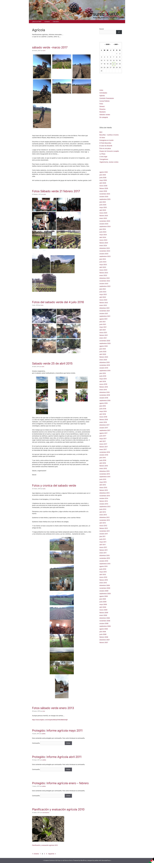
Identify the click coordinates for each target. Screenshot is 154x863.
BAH (100, 132)
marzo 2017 (103, 444)
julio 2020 (102, 349)
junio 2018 (102, 408)
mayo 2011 (102, 542)
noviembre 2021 (104, 311)
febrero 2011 (103, 550)
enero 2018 (103, 422)
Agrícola (102, 95)
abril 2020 (102, 354)
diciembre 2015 (104, 471)
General (102, 106)
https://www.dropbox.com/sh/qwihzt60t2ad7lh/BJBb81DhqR (50, 719)
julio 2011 (102, 536)
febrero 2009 (103, 612)
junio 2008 (102, 634)
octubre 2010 (103, 561)
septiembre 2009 (105, 593)
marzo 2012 (103, 525)
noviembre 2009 (104, 588)
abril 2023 (102, 267)
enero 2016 (103, 468)
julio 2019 (102, 373)
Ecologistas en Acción (106, 140)
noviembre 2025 (104, 194)
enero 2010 (103, 582)
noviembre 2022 (104, 281)
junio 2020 (102, 351)
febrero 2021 (103, 335)
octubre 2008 (103, 623)
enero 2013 (103, 515)
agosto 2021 (103, 319)
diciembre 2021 (104, 308)
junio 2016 (102, 460)
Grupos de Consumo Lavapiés (109, 151)
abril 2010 (102, 574)
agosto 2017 (103, 433)
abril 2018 (102, 414)
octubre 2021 (103, 313)
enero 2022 (103, 305)
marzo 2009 (103, 610)
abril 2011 (102, 544)
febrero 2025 (103, 215)
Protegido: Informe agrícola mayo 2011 (57, 730)
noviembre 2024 (104, 221)
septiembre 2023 (105, 256)
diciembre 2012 (104, 517)
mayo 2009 (103, 604)
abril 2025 (102, 210)
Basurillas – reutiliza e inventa (109, 135)
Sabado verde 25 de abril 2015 (52, 363)
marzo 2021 (103, 332)
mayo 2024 (103, 234)
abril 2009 (102, 607)
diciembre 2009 (104, 585)
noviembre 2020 (104, 340)
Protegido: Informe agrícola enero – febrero (60, 783)
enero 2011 (103, 553)
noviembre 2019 (104, 365)
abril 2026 (102, 183)
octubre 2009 (103, 591)
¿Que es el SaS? (36, 21)
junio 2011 (102, 539)
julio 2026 (102, 175)
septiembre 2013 (104, 506)
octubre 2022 (103, 283)
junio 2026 (102, 177)
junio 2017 (102, 436)
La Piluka (102, 154)
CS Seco (102, 137)
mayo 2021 (103, 327)
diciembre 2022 (104, 278)
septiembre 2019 (104, 370)
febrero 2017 (103, 447)
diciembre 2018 (104, 392)
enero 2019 (103, 389)
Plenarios (102, 109)
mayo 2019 (103, 379)
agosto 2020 (103, 346)
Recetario (102, 112)
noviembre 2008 (104, 621)
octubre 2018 (103, 398)
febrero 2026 (103, 188)
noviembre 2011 (104, 531)
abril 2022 (102, 297)
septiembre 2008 (105, 626)
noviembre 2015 (104, 474)
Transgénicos (103, 159)
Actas (101, 90)
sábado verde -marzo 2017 (50, 47)
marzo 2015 (103, 487)
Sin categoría (103, 117)
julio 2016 (102, 457)
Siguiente (52, 854)
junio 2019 (102, 376)
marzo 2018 (103, 417)
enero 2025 (103, 218)
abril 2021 (102, 330)
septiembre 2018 (104, 400)
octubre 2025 (103, 196)
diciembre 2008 (104, 618)
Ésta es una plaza (105, 148)
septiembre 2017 (104, 430)
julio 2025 (102, 202)
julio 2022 (102, 289)
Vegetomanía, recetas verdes (108, 162)
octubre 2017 (103, 428)
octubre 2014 (103, 498)
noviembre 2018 (104, 395)
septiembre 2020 (105, 343)
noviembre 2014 (104, 495)
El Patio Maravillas (105, 143)
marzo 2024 (103, 240)
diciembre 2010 (104, 555)
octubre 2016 (103, 455)
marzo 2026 (103, 185)
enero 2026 (103, 191)
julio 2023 (102, 259)
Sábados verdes (104, 114)
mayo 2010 (103, 572)
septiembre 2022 (104, 286)
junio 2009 (102, 602)
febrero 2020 (103, 357)
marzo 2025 (103, 213)
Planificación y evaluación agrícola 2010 (58, 809)
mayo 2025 (103, 207)
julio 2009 (102, 599)
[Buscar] (119, 32)
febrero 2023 (103, 273)
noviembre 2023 (104, 251)
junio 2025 (102, 205)
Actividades (103, 93)
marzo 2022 (103, 300)
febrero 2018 (103, 419)
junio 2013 (102, 509)
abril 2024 (102, 237)
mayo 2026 (103, 180)
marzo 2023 (103, 270)
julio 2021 (102, 321)
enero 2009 (103, 615)
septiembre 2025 (104, 199)
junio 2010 (102, 569)
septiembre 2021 (104, 316)
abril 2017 (102, 441)
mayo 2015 (103, 482)
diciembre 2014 (104, 493)
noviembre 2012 (104, 520)
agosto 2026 (103, 172)
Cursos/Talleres (104, 101)
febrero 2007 (103, 642)
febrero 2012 (103, 528)
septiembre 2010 (104, 563)
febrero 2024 (103, 243)
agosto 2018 (103, 403)
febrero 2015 (103, 490)
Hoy (110, 47)
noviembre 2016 (104, 452)
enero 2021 (103, 338)
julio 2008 (102, 631)
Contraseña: (36, 743)
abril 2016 (102, 463)
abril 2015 (102, 485)
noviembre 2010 (104, 558)
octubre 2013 (103, 504)
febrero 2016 (103, 466)
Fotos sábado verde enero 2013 (53, 708)
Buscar (101, 29)
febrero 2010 (103, 580)
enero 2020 (103, 360)
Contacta (47, 21)
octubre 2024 (103, 224)
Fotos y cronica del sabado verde (54, 485)
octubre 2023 (103, 253)
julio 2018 (102, 406)
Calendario (56, 21)
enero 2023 (103, 275)
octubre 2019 (103, 368)
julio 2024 (102, 229)
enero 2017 (103, 449)
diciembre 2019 (104, 362)
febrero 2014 (103, 501)
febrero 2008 (103, 637)
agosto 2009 (103, 596)
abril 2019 (102, 381)
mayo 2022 (103, 294)
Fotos (101, 104)
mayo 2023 (103, 264)
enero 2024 (103, 245)
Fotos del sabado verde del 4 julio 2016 (58, 302)
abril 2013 (102, 512)
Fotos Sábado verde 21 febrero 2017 (56, 191)
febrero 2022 (103, 302)
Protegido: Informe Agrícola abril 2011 (56, 756)
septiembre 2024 (105, 226)
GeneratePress (106, 860)
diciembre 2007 (104, 640)
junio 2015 (102, 479)
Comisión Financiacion (106, 98)
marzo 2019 (103, 384)
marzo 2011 (103, 547)
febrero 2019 (103, 387)
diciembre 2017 (104, 425)
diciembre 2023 (104, 248)
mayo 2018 (103, 411)
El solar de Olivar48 (105, 146)
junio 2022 (102, 292)
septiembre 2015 (104, 476)
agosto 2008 (103, 629)
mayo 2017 (103, 438)
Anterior (35, 854)
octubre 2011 (103, 534)
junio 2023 (102, 262)
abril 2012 (102, 523)
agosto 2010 (103, 566)
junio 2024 (102, 232)
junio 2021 (102, 324)
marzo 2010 (103, 577)
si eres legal (103, 156)
